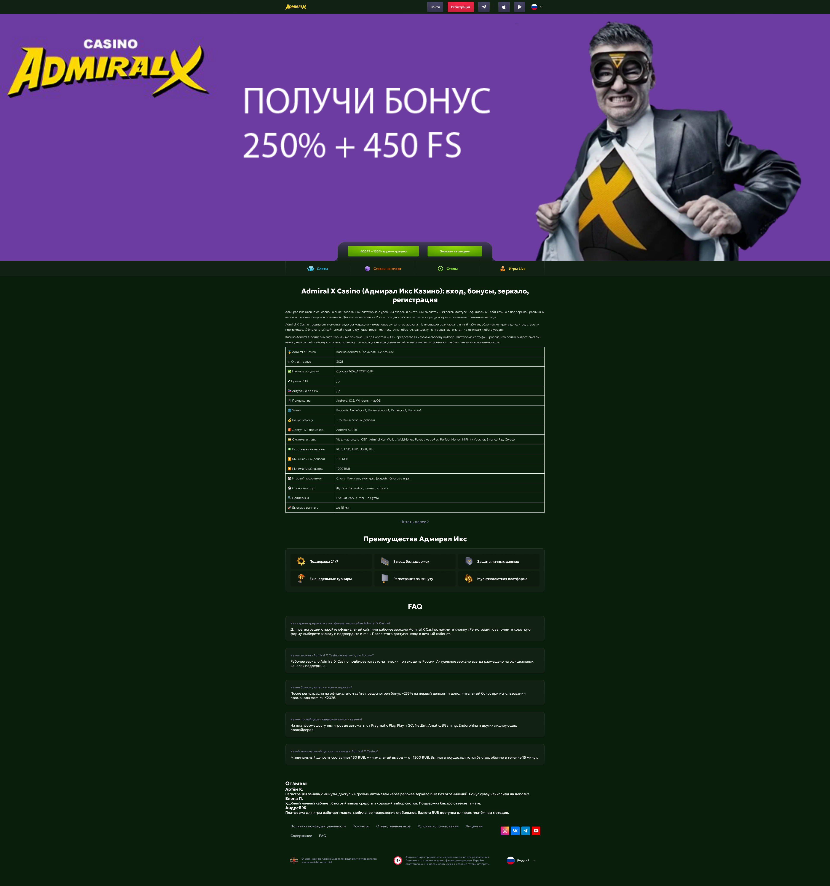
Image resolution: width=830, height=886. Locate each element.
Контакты (361, 826)
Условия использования (438, 826)
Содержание (301, 835)
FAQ (322, 835)
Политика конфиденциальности (318, 826)
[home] (296, 7)
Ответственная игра (393, 826)
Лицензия (474, 826)
